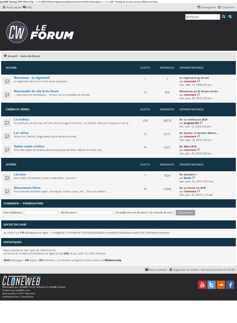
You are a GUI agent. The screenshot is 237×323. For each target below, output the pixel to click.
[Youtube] (202, 285)
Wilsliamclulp (113, 260)
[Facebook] (230, 285)
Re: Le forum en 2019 (192, 188)
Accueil (11, 67)
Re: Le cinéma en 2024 (193, 119)
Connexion (11, 203)
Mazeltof (30, 293)
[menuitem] (27, 7)
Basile (187, 178)
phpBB (22, 286)
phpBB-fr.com (23, 290)
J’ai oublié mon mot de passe (131, 212)
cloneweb (190, 81)
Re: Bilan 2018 (187, 146)
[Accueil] (41, 31)
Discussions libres (27, 188)
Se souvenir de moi (161, 212)
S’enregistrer (33, 203)
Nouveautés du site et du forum (36, 91)
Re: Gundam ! (187, 174)
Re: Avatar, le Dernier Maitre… (198, 133)
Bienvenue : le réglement (32, 77)
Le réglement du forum (194, 77)
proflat (12, 293)
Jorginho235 (191, 123)
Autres (11, 164)
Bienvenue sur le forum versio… (199, 91)
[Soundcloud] (221, 285)
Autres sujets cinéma (29, 146)
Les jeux (20, 174)
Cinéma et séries (17, 109)
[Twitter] (211, 285)
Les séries (21, 133)
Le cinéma (21, 119)
